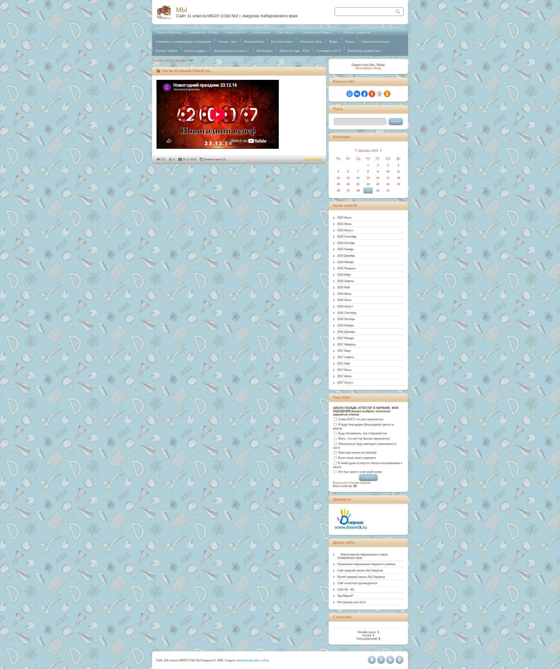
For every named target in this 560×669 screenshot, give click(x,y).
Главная (157, 60)
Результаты (340, 482)
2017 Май (343, 363)
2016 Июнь (344, 293)
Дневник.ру (342, 499)
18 (398, 177)
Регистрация (363, 68)
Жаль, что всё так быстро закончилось (364, 438)
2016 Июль (344, 300)
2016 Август (345, 306)
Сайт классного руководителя (357, 583)
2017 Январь (345, 338)
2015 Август (345, 230)
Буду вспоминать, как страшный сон (362, 433)
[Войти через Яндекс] (372, 94)
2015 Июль (344, 224)
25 (398, 184)
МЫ (181, 9)
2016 (169, 60)
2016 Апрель (345, 281)
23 (377, 184)
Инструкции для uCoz (351, 602)
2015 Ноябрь (345, 249)
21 (358, 184)
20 (348, 184)
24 (388, 184)
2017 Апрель (345, 357)
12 (338, 177)
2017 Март (344, 350)
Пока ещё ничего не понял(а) (357, 452)
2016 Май (343, 287)
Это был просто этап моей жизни (360, 471)
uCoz (265, 660)
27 (348, 190)
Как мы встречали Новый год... (187, 71)
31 (388, 190)
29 (368, 190)
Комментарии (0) (215, 159)
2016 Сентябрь (347, 312)
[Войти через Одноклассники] (387, 94)
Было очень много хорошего (357, 457)
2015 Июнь (344, 217)
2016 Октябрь (346, 319)
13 (348, 177)
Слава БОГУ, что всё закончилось (360, 419)
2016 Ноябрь (345, 325)
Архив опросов (360, 482)
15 (368, 177)
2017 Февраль (346, 344)
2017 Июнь (344, 369)
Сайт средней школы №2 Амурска (360, 570)
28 (358, 190)
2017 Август (345, 382)
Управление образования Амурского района (366, 564)
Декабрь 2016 (368, 150)
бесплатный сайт (248, 660)
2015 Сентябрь (347, 236)
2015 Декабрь (346, 255)
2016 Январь (345, 262)
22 (368, 184)
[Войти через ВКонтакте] (357, 94)
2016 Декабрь (346, 331)
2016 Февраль (346, 268)
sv (173, 159)
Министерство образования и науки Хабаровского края (362, 556)
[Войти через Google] (379, 93)
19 (338, 184)
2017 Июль (344, 376)
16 (377, 177)
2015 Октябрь (346, 243)
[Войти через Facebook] (364, 94)
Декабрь (180, 60)
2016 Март (344, 274)
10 (388, 171)
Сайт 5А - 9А (345, 589)
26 (338, 190)
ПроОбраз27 (345, 595)
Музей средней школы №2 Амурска (361, 576)
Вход (377, 68)
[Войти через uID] (349, 94)
